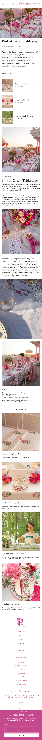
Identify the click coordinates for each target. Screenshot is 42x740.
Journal (21, 647)
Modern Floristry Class (11, 503)
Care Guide (21, 669)
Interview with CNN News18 (14, 553)
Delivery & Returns (21, 666)
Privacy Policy (21, 677)
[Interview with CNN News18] (21, 531)
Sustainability (21, 673)
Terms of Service (21, 680)
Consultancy (21, 650)
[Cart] (39, 4)
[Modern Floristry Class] (21, 481)
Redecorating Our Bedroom (13, 454)
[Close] (39, 713)
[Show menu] (2, 4)
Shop (21, 636)
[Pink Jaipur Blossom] (21, 582)
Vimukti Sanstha (21, 684)
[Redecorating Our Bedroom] (21, 432)
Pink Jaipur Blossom (10, 604)
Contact (21, 662)
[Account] (34, 4)
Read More (21, 409)
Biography (21, 643)
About (21, 639)
